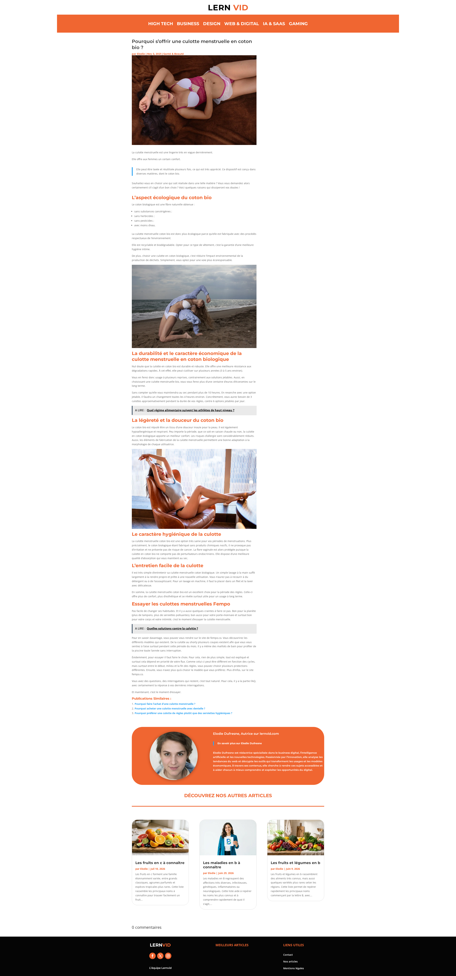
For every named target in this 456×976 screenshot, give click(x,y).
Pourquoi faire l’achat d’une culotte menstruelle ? (165, 704)
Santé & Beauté (173, 53)
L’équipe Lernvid (160, 968)
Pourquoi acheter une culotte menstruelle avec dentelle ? (170, 708)
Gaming (298, 23)
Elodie (141, 53)
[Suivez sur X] (160, 956)
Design (211, 23)
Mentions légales (293, 968)
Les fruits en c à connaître (160, 863)
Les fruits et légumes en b (295, 863)
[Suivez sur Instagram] (168, 956)
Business (188, 23)
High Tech (160, 23)
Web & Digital (241, 23)
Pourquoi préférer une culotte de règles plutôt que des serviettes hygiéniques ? (183, 713)
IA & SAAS (274, 23)
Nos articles (290, 961)
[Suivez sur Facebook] (152, 956)
